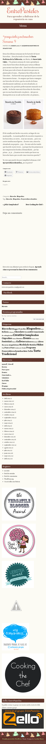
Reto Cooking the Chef (34, 204)
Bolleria (5, 332)
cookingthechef (8, 335)
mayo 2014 (7, 423)
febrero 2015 (8, 404)
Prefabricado (18, 348)
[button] (3, 319)
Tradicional (9, 354)
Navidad (33, 345)
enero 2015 (7, 407)
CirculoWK (28, 332)
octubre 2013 (8, 442)
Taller (30, 351)
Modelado (24, 344)
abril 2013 (7, 459)
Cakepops (11, 332)
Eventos (33, 338)
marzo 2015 (7, 401)
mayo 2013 (7, 456)
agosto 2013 (7, 448)
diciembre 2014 (9, 409)
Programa (31, 347)
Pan (3, 348)
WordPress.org (9, 479)
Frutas (14, 342)
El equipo (5, 386)
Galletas (20, 341)
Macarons (5, 345)
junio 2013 (7, 453)
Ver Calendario (37, 319)
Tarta (37, 351)
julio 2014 (7, 420)
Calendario (5, 378)
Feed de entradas (9, 474)
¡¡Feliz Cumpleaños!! (11, 204)
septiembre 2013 (9, 445)
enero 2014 (7, 434)
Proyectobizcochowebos (29, 199)
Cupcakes (7, 338)
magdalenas (14, 345)
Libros (40, 341)
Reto (25, 351)
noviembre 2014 (9, 412)
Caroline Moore (39, 739)
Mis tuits (4, 306)
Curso (14, 338)
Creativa (18, 335)
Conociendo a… (7, 375)
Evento (27, 338)
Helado (36, 342)
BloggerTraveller (19, 329)
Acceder (7, 471)
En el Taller (5, 381)
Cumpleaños (31, 335)
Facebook (8, 292)
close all (10, 364)
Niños (40, 344)
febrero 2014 (8, 431)
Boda (42, 329)
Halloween (29, 341)
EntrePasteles (23, 10)
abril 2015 (7, 398)
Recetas (4, 367)
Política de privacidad (9, 389)
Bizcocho (13, 196)
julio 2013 (7, 450)
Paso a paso (5, 370)
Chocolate (19, 331)
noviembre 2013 (9, 440)
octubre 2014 (8, 415)
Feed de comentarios (10, 476)
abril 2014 (7, 426)
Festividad (6, 341)
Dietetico (19, 338)
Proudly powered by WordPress (12, 739)
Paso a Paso (9, 347)
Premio (24, 348)
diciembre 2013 (9, 437)
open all (4, 364)
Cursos (4, 383)
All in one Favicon (14, 482)
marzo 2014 (7, 429)
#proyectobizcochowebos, (12, 163)
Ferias (37, 338)
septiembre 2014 (9, 418)
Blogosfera (20, 196)
